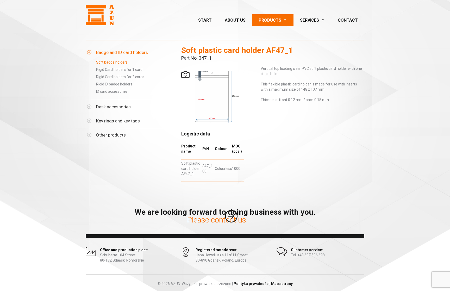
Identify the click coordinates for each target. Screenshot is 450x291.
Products (270, 20)
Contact (348, 20)
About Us (235, 20)
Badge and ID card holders (122, 52)
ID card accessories (112, 91)
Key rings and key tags (118, 120)
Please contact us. (225, 222)
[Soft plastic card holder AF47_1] (217, 97)
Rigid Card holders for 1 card (119, 69)
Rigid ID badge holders (114, 84)
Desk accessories (113, 106)
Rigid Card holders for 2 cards (120, 77)
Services (309, 20)
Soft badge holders (112, 62)
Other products (111, 135)
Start (205, 20)
